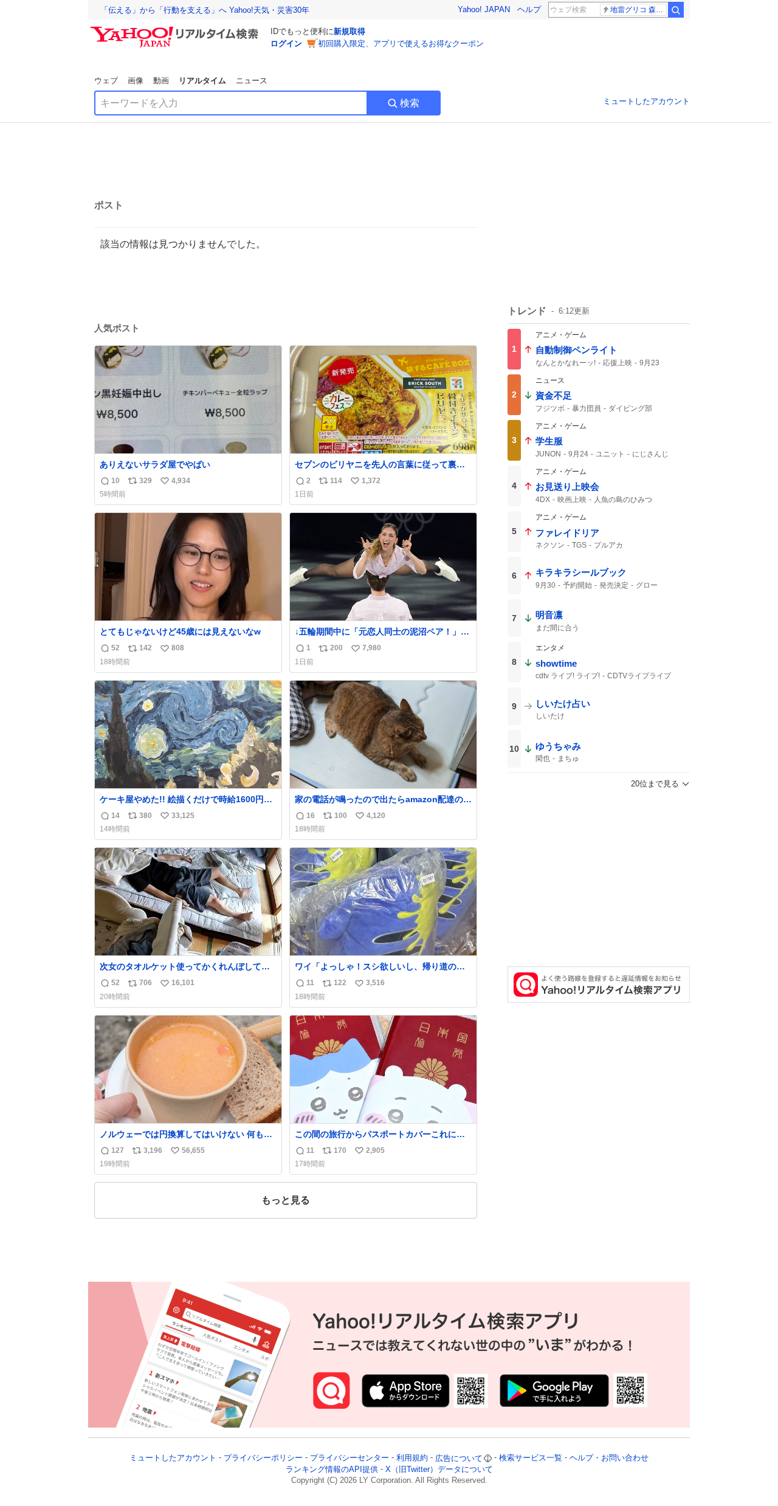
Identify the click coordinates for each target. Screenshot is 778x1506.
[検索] (676, 10)
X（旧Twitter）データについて (439, 1469)
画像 (135, 80)
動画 (161, 80)
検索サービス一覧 (530, 1458)
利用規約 (412, 1458)
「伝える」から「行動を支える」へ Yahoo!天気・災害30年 (204, 10)
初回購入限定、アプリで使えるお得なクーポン (401, 43)
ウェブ (106, 80)
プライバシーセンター (349, 1458)
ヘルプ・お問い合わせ (609, 1458)
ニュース (251, 80)
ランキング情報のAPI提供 (332, 1469)
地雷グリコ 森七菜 (638, 9)
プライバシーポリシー (263, 1458)
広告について (459, 1458)
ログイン (286, 43)
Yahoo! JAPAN (484, 9)
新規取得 (349, 31)
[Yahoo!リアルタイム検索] (176, 29)
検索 (409, 103)
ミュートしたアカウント (646, 101)
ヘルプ (529, 9)
